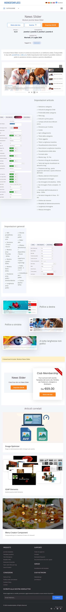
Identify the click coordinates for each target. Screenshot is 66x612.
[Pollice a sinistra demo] (46, 325)
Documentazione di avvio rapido (43, 559)
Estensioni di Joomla (9, 562)
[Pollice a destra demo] (20, 307)
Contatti (36, 554)
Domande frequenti (39, 557)
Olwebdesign (38, 577)
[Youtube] (57, 609)
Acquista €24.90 (50, 25)
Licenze (5, 585)
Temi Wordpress (7, 557)
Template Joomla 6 (8, 554)
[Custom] (60, 609)
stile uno (24, 55)
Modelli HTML (7, 559)
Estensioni (37, 43)
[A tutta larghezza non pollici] (20, 342)
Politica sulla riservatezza (10, 579)
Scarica (31, 25)
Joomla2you (37, 579)
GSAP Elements (11, 489)
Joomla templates (8, 552)
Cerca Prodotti (7, 567)
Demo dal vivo (15, 25)
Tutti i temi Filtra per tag (10, 565)
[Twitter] (54, 609)
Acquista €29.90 (33, 516)
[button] (29, 92)
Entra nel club (47, 394)
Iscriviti (57, 597)
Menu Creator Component (16, 532)
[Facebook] (51, 609)
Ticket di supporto (39, 552)
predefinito (15, 55)
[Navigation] (61, 8)
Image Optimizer (12, 446)
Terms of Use (6, 577)
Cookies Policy (7, 582)
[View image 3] (60, 66)
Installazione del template (41, 568)
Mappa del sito (59, 607)
